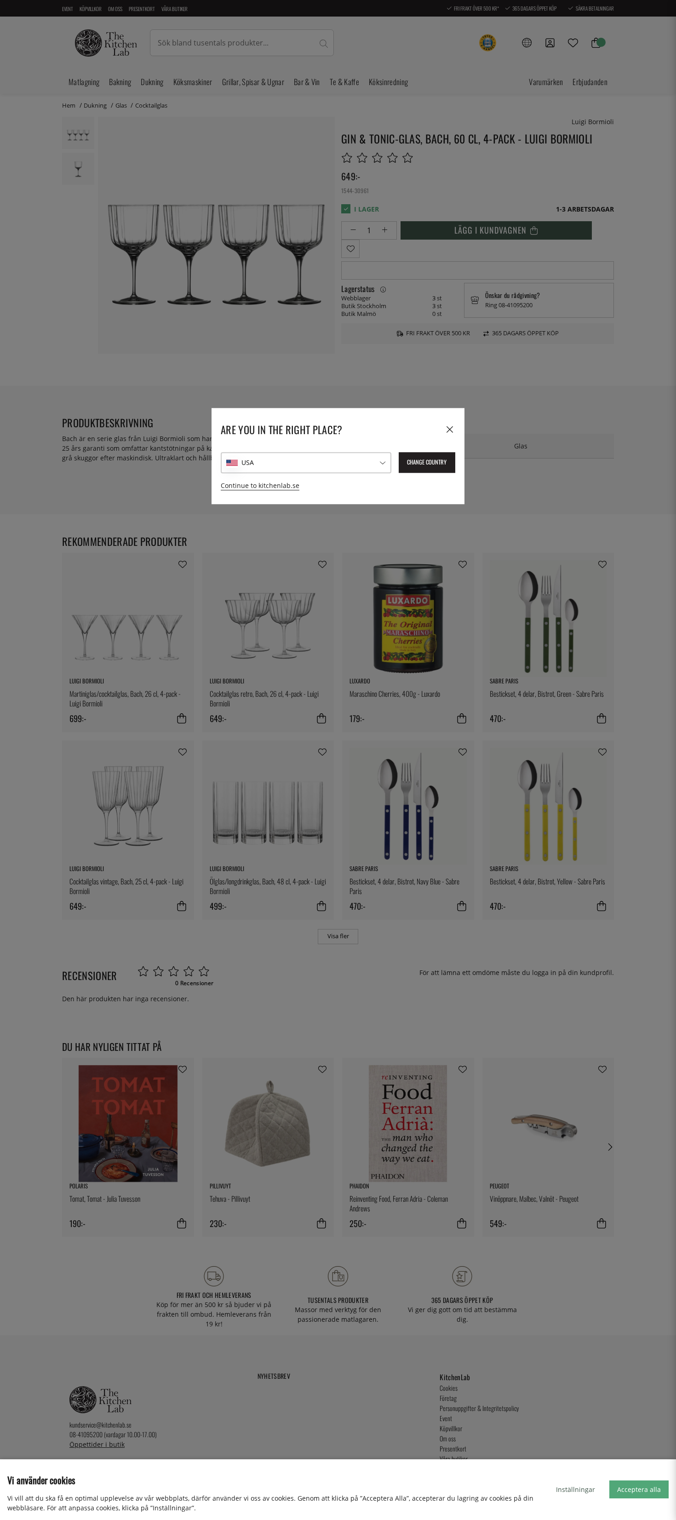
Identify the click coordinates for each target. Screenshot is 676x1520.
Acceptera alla (639, 1489)
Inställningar (575, 1489)
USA (247, 462)
